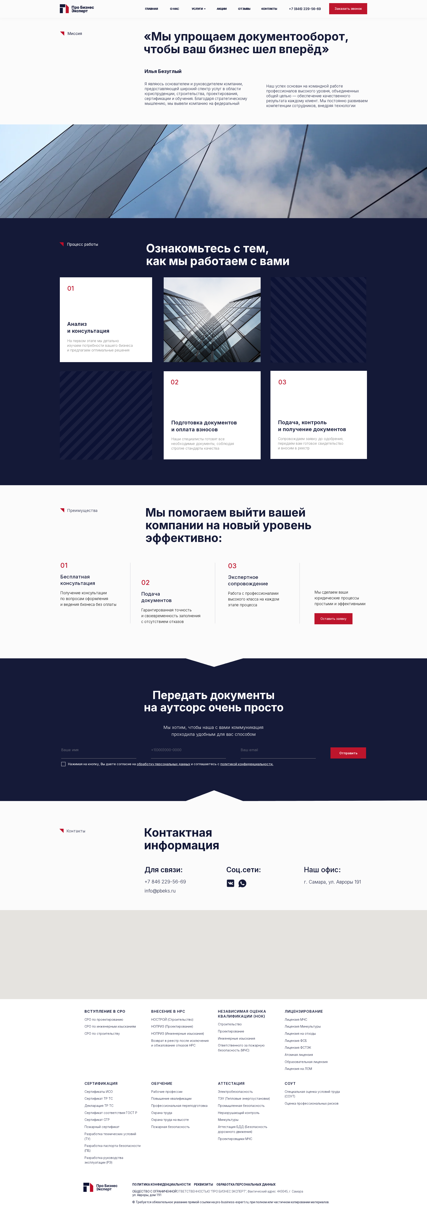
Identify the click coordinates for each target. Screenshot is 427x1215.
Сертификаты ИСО (99, 1091)
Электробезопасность (235, 1091)
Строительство (230, 1024)
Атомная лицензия (299, 1055)
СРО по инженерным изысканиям (110, 1026)
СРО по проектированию (104, 1019)
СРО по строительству (102, 1033)
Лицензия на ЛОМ (298, 1069)
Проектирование (231, 1031)
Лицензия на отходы (300, 1033)
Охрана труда (161, 1113)
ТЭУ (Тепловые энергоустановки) (244, 1098)
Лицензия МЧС (296, 1019)
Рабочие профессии (166, 1091)
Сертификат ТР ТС (99, 1098)
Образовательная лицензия (306, 1062)
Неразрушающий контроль (239, 1113)
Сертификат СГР (97, 1120)
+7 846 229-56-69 (165, 881)
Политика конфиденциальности (161, 1184)
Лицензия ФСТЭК (298, 1047)
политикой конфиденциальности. (246, 764)
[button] (348, 8)
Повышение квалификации (171, 1098)
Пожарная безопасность (170, 1127)
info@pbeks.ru (160, 891)
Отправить (348, 753)
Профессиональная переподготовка (179, 1105)
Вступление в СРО (105, 1011)
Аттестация (231, 1083)
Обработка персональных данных (246, 1184)
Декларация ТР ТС (99, 1105)
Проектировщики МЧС (235, 1139)
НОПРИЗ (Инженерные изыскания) (177, 1033)
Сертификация (101, 1083)
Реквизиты (203, 1184)
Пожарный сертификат (102, 1127)
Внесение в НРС (168, 1011)
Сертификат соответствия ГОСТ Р (111, 1113)
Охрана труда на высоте (170, 1120)
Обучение (161, 1083)
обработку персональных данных (163, 764)
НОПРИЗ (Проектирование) (172, 1026)
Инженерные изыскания (236, 1038)
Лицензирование (304, 1011)
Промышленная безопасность (241, 1105)
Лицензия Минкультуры (303, 1026)
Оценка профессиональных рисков (311, 1103)
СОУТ (290, 1083)
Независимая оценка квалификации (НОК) (242, 1013)
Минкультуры (228, 1120)
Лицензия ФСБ (296, 1041)
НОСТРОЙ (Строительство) (172, 1019)
